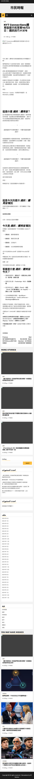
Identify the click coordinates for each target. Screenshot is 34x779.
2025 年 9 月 (5, 546)
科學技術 (4, 614)
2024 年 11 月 (5, 567)
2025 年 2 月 (5, 564)
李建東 (14, 36)
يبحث (4, 459)
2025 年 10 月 (5, 544)
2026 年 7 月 (5, 521)
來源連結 (5, 333)
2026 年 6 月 (5, 523)
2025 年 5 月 (5, 556)
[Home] (3, 15)
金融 (3, 627)
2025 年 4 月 (5, 559)
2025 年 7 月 (5, 551)
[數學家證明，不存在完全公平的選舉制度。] (17, 680)
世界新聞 (4, 609)
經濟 (3, 617)
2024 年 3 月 (5, 587)
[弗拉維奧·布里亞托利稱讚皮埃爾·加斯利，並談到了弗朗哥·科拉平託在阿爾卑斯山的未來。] (17, 748)
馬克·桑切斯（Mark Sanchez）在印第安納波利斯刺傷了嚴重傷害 (24, 340)
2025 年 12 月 (5, 539)
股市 (3, 619)
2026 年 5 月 (5, 526)
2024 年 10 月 (5, 569)
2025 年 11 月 (5, 541)
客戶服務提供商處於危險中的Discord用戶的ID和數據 (10, 340)
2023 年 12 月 (5, 595)
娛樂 (5, 21)
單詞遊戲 (13, 66)
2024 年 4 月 (5, 585)
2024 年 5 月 (5, 582)
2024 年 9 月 (5, 572)
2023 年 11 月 (5, 597)
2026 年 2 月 (5, 533)
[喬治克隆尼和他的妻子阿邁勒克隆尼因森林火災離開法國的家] (17, 398)
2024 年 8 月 (5, 574)
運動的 (4, 625)
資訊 (3, 622)
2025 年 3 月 (5, 562)
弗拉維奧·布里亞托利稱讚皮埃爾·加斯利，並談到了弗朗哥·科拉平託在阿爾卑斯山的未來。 (16, 764)
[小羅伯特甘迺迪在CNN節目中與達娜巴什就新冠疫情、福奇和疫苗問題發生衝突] (17, 713)
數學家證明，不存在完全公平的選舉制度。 (13, 479)
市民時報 (17, 8)
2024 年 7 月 (5, 577)
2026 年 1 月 (5, 536)
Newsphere (24, 775)
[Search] (32, 15)
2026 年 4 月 (5, 528)
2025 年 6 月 (5, 554)
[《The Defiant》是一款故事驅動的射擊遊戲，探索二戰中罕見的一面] (17, 433)
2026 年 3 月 (5, 531)
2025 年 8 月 (5, 549)
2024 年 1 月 (5, 592)
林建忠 (11, 383)
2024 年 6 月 (5, 579)
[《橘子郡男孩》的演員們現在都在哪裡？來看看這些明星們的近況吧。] (17, 363)
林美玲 (11, 698)
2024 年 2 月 (5, 590)
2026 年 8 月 (5, 518)
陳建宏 (11, 418)
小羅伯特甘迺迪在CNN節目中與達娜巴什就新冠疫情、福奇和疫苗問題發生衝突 (16, 729)
